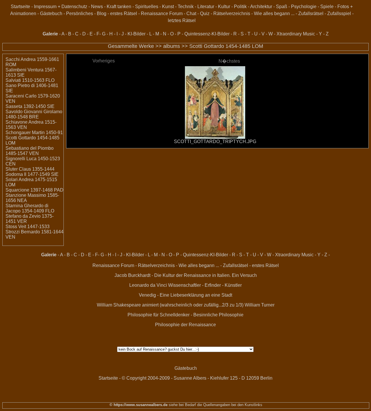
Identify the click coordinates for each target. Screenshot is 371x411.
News (97, 6)
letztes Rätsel (182, 20)
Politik (240, 6)
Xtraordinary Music (296, 33)
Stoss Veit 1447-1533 (28, 226)
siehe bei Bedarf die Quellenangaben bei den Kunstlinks (215, 405)
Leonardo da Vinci (148, 285)
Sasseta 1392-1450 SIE (30, 106)
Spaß (281, 6)
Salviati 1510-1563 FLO (30, 80)
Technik (186, 6)
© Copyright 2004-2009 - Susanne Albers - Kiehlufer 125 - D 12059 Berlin (197, 378)
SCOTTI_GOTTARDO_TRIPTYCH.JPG (215, 141)
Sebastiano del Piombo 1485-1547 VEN (30, 151)
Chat (191, 13)
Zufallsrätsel (310, 13)
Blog (101, 13)
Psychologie (304, 6)
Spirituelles (146, 6)
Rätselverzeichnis (231, 13)
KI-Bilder (137, 33)
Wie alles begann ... (274, 13)
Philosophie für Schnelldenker (159, 314)
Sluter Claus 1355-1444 (30, 169)
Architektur (261, 6)
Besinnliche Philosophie (218, 314)
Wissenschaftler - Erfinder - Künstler (205, 285)
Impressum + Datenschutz (60, 6)
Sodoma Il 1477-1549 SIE (32, 174)
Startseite (20, 6)
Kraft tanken (119, 6)
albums (171, 46)
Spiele (327, 6)
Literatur (205, 6)
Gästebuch (51, 13)
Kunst (168, 6)
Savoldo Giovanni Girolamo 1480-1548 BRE (34, 114)
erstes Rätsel (123, 13)
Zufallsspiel (339, 13)
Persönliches (79, 13)
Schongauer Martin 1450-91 (34, 132)
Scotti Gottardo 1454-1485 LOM (226, 46)
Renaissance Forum (162, 13)
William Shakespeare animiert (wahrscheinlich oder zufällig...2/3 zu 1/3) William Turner (185, 304)
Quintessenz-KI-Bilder (207, 33)
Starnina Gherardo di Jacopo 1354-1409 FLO (30, 208)
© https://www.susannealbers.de (139, 405)
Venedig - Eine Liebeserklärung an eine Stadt (185, 295)
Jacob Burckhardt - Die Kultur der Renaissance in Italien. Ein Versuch (185, 275)
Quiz (205, 13)
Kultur (224, 6)
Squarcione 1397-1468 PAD (34, 190)
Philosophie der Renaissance (185, 324)
